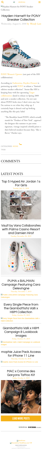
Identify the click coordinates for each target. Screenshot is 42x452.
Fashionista (17, 83)
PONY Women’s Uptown (11, 74)
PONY (20, 86)
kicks (15, 146)
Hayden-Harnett (30, 83)
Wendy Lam (35, 24)
